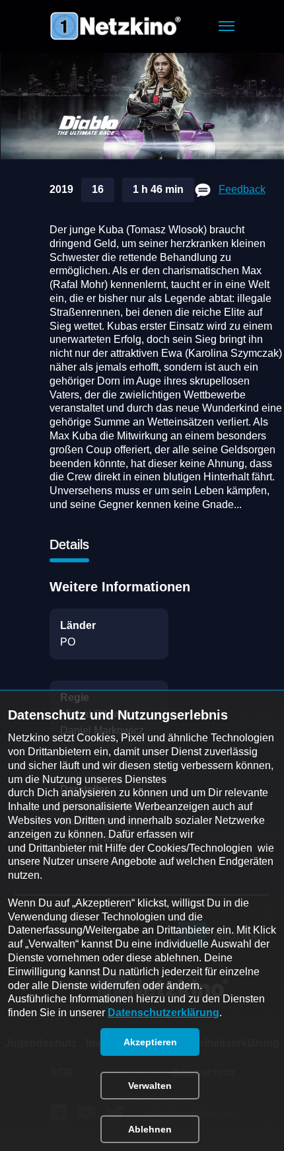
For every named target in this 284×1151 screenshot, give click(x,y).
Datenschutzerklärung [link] (163, 1012)
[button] (226, 26)
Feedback (242, 189)
